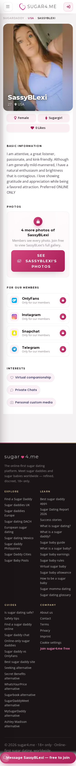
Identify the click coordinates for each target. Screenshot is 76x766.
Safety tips (11, 618)
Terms (44, 624)
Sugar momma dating (55, 589)
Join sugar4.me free (55, 648)
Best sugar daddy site (19, 662)
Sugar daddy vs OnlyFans (15, 653)
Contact (45, 618)
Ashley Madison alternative (15, 724)
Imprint (45, 636)
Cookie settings (50, 642)
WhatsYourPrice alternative (15, 686)
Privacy (45, 630)
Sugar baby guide (52, 542)
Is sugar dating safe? (19, 612)
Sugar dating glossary (55, 595)
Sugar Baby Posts (16, 560)
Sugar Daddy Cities (17, 554)
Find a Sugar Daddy (18, 499)
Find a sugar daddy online (18, 626)
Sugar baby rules (52, 560)
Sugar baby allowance (55, 572)
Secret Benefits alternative (15, 676)
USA (31, 18)
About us (46, 612)
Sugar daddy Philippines (13, 546)
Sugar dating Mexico (18, 538)
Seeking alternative (17, 668)
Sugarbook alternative (19, 695)
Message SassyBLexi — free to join (38, 758)
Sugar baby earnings (54, 554)
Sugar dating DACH (17, 521)
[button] (7, 6)
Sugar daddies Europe (14, 513)
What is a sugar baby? (55, 548)
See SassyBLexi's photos (41, 261)
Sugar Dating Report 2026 (54, 511)
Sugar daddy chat (16, 635)
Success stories (51, 520)
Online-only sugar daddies (17, 643)
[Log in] (68, 6)
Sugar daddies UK (17, 505)
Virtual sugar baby (53, 566)
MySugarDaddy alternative (15, 713)
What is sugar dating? (55, 526)
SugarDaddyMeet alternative (16, 703)
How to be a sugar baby (53, 580)
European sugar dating (15, 529)
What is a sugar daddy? (51, 534)
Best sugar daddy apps (52, 501)
